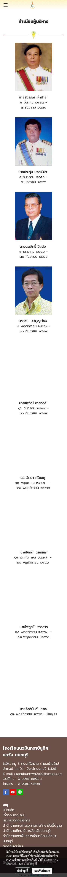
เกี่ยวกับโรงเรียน (14, 815)
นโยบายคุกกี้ (30, 863)
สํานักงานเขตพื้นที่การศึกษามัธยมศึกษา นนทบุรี (29, 838)
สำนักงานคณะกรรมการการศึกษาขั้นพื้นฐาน (32, 825)
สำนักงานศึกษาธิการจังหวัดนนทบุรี (26, 830)
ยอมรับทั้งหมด (42, 870)
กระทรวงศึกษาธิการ (16, 820)
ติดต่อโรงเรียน (13, 846)
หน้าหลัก (8, 809)
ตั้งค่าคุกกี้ (22, 870)
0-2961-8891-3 (30, 778)
